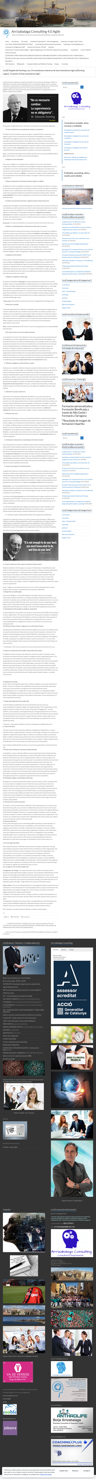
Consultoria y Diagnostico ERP (15, 47)
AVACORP (6, 1030)
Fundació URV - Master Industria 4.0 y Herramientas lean (19, 1018)
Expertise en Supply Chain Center (71, 41)
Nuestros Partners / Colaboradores (72, 1200)
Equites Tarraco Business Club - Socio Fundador (17, 978)
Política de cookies (46, 1474)
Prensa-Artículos (10, 53)
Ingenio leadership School (10, 987)
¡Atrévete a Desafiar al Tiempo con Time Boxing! (77, 260)
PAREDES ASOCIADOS (10, 1053)
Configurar (86, 1471)
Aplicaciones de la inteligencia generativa (75, 244)
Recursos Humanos (68, 304)
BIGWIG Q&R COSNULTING (11, 1045)
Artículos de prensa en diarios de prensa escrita (77, 208)
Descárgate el (68, 136)
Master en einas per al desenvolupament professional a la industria (22, 1015)
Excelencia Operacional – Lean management (44, 41)
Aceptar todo (64, 1471)
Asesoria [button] (63, 949)
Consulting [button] (55, 949)
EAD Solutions (10, 64)
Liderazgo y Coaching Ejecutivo (74, 44)
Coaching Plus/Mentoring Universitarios (48, 44)
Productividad (66, 301)
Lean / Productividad (68, 291)
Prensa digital (7, 1399)
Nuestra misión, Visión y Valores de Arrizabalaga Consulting (20, 1356)
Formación (24, 41)
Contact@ (64, 64)
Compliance (74, 50)
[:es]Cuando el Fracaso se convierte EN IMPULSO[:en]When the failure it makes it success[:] (30, 933)
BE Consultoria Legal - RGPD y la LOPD (14, 981)
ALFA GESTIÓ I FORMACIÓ (11, 999)
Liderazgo (65, 294)
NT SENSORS (7, 1002)
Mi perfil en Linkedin (9, 1059)
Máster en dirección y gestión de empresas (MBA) (17, 1056)
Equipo (56, 64)
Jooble (5, 1402)
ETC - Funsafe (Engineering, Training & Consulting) (17, 996)
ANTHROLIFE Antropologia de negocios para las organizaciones (21, 984)
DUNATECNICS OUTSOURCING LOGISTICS (16, 1048)
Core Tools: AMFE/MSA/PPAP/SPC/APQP (19, 44)
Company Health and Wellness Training (39, 64)
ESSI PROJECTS (7, 1033)
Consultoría (15, 41)
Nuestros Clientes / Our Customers (24, 1113)
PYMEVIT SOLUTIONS (9, 1039)
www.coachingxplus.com (58, 1436)
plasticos (65, 298)
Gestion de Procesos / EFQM (36, 47)
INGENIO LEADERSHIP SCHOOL (12, 1027)
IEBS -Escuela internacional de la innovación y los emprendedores (22, 990)
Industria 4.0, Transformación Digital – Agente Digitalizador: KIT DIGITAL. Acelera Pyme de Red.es (36, 50)
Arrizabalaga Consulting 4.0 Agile (36, 31)
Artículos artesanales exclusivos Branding (15, 1042)
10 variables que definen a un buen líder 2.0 (76, 233)
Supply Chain (66, 308)
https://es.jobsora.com (9, 1418)
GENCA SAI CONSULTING (10, 1036)
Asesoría (51, 47)
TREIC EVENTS (7, 1024)
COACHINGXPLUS (8, 1005)
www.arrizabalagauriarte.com (59, 1359)
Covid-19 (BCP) (86, 50)
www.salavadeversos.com (10, 1395)
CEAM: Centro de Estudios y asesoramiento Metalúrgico (19, 1021)
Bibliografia (20, 64)
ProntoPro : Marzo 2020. (10, 1147)
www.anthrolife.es (56, 1405)
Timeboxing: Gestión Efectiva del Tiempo (75, 266)
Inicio (7, 41)
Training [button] (71, 949)
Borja (7, 917)
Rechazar (75, 1471)
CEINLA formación (8, 993)
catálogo (75, 136)
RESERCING (21, 1053)
